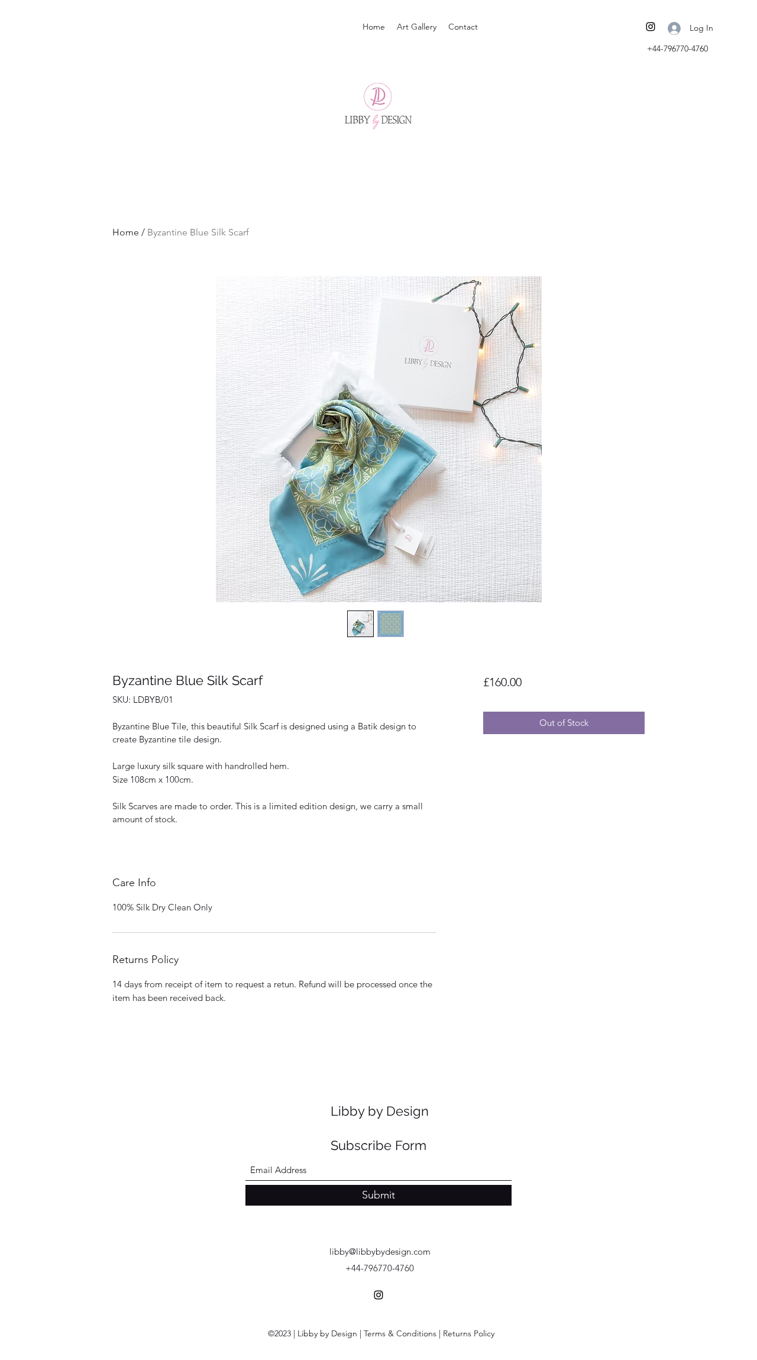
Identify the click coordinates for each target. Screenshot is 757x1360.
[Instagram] (650, 27)
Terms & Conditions (400, 1333)
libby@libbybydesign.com (380, 1251)
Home (125, 232)
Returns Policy (468, 1333)
